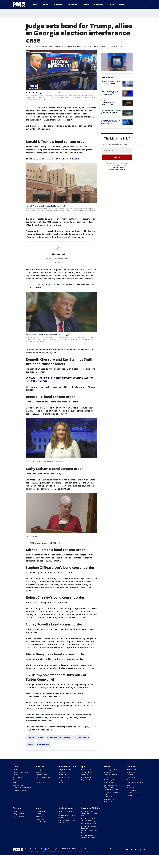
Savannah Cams (41, 775)
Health (15, 782)
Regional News (65, 808)
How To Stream (132, 769)
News (30, 744)
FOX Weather (40, 782)
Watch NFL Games (87, 811)
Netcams (39, 772)
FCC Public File (132, 790)
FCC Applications (132, 793)
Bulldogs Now (109, 782)
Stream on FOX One (90, 808)
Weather (40, 766)
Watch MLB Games (88, 818)
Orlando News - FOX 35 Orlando (66, 817)
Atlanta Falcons (86, 772)
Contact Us (131, 780)
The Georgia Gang (110, 780)
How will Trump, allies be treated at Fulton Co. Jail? (46, 206)
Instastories (43, 744)
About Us (131, 766)
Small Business (41, 821)
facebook (131, 849)
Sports (84, 766)
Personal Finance (42, 811)
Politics (15, 780)
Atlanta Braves (86, 769)
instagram (140, 849)
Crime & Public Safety (20, 772)
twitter (135, 849)
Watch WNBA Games (88, 835)
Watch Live (108, 797)
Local (15, 769)
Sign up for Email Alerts (135, 782)
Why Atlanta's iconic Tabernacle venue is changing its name (108, 102)
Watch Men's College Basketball (88, 827)
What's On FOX (109, 799)
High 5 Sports (86, 780)
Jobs (128, 785)
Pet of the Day (63, 777)
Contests (130, 775)
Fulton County (82, 737)
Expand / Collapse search (145, 4)
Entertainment (18, 785)
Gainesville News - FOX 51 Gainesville (67, 821)
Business (39, 816)
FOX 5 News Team (133, 777)
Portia (106, 777)
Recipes (61, 780)
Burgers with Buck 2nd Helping (112, 793)
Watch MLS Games (88, 838)
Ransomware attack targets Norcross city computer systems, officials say (110, 121)
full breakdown (44, 729)
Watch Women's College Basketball (89, 832)
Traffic (38, 780)
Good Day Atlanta (67, 766)
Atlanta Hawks (86, 775)
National (16, 775)
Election (17, 808)
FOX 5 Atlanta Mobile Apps (22, 788)
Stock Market (40, 819)
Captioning (130, 795)
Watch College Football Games (89, 815)
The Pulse (107, 772)
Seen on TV (131, 772)
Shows (107, 766)
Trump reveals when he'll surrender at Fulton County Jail (48, 335)
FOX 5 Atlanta (50, 46)
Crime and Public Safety (58, 737)
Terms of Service (118, 169)
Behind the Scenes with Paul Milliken (112, 786)
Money (39, 808)
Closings (39, 769)
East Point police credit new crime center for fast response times (110, 83)
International (17, 777)
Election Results (18, 816)
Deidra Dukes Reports (112, 790)
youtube (127, 849)
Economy (39, 814)
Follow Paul (62, 775)
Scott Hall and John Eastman (39, 714)
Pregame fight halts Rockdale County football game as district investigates (111, 112)
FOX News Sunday (19, 790)
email (144, 849)
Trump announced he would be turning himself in (69, 349)
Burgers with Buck (64, 769)
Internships (130, 788)
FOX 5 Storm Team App (44, 777)
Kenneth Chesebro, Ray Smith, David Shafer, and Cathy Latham (56, 717)
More (121, 4)
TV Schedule (108, 802)
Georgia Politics (18, 814)
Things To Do (63, 782)
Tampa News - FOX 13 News (66, 812)
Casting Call (62, 772)
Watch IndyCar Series (88, 823)
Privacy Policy (119, 167)
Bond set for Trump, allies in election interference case (47, 93)
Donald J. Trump (61, 46)
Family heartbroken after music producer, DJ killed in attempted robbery (110, 92)
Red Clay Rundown (110, 775)
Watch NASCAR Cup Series (90, 821)
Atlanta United (86, 777)
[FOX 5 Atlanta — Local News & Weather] (20, 4)
